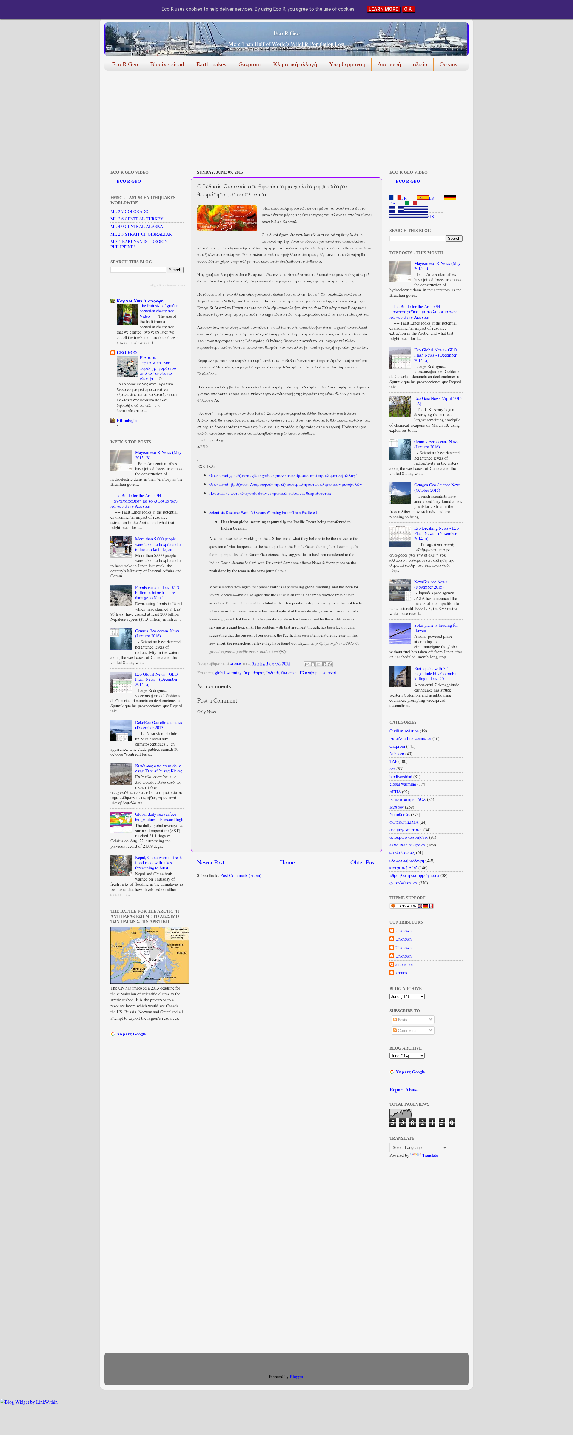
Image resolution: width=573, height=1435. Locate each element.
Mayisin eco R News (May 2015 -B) (158, 454)
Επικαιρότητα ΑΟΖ (407, 799)
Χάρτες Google (131, 1034)
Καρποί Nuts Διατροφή (140, 301)
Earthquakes (211, 64)
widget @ (155, 285)
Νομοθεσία (399, 814)
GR (431, 216)
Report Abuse (403, 1089)
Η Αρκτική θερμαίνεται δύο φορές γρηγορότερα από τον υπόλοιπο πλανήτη (158, 368)
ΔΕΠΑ (395, 792)
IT (419, 203)
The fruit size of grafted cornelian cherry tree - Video (159, 311)
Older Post (363, 862)
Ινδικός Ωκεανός (281, 672)
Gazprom (249, 64)
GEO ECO (127, 352)
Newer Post (210, 862)
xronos (401, 972)
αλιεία (420, 64)
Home (287, 862)
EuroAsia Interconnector (410, 738)
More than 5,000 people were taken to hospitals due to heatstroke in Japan (158, 544)
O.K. (408, 9)
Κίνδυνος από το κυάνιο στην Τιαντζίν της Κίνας (158, 768)
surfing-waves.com (174, 285)
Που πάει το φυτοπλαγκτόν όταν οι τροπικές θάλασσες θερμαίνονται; (270, 493)
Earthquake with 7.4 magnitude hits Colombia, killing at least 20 (436, 674)
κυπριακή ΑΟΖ (403, 867)
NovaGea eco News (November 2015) (430, 584)
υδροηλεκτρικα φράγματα (414, 875)
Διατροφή (389, 64)
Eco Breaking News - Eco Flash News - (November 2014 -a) (436, 533)
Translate (430, 1155)
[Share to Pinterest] (330, 664)
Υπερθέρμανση (347, 64)
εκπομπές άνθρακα (407, 845)
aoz (392, 769)
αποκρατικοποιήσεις (408, 837)
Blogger (296, 1376)
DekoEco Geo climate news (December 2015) (158, 725)
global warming (228, 672)
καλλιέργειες (402, 852)
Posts (402, 1019)
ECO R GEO (129, 181)
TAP (393, 761)
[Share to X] (318, 664)
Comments (406, 1030)
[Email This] (307, 664)
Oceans (448, 64)
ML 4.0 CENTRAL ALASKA (136, 226)
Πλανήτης (309, 672)
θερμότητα (254, 672)
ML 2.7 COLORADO (129, 211)
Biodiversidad (167, 64)
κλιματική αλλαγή (406, 860)
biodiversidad (400, 776)
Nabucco (396, 753)
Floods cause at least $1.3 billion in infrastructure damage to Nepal (157, 593)
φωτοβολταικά (403, 883)
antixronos (404, 964)
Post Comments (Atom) (241, 875)
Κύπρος (396, 807)
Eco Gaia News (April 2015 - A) (438, 400)
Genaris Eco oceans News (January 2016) (157, 633)
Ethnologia (127, 420)
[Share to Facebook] (324, 664)
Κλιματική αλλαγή (295, 64)
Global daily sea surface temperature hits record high (159, 816)
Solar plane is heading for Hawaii (436, 627)
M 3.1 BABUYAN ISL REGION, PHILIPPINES (139, 244)
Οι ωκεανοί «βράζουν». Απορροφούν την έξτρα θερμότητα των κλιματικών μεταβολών (286, 484)
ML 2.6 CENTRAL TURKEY (136, 219)
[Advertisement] (283, 121)
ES (431, 198)
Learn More (383, 9)
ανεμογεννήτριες (405, 829)
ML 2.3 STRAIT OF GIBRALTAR (141, 234)
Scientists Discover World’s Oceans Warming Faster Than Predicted (263, 512)
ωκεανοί (328, 672)
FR (404, 198)
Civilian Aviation (404, 731)
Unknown (403, 930)
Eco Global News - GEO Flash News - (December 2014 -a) (156, 679)
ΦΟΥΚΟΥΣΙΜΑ (403, 822)
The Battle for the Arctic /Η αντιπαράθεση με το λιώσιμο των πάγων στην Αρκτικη (144, 501)
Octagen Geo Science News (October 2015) (437, 487)
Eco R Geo (287, 33)
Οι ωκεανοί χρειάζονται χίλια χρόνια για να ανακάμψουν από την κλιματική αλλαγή (283, 475)
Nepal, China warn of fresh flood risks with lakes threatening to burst (158, 863)
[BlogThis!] (313, 664)
